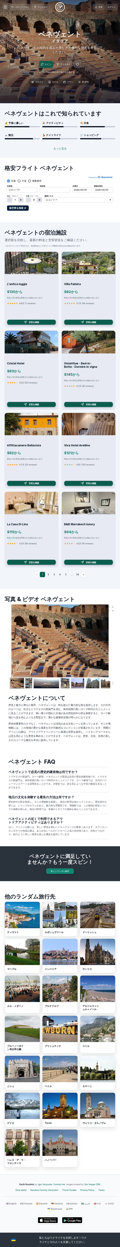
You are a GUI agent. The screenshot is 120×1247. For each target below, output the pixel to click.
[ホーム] (60, 7)
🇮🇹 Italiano (72, 1203)
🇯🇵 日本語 (109, 1203)
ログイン (112, 7)
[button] (111, 608)
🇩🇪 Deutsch (57, 1203)
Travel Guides (69, 1190)
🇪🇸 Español (41, 1203)
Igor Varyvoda (45, 1184)
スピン (48, 64)
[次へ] (83, 574)
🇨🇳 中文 (97, 1203)
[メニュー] (5, 7)
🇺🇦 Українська (54, 1209)
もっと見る (60, 148)
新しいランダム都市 (60, 871)
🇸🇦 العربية (85, 1203)
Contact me (59, 1184)
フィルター (65, 64)
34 (77, 574)
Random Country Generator (44, 1190)
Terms (101, 1190)
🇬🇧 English (11, 1203)
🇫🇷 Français (26, 1203)
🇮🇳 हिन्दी (69, 1209)
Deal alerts (21, 1190)
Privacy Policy (87, 1190)
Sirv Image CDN (92, 1184)
